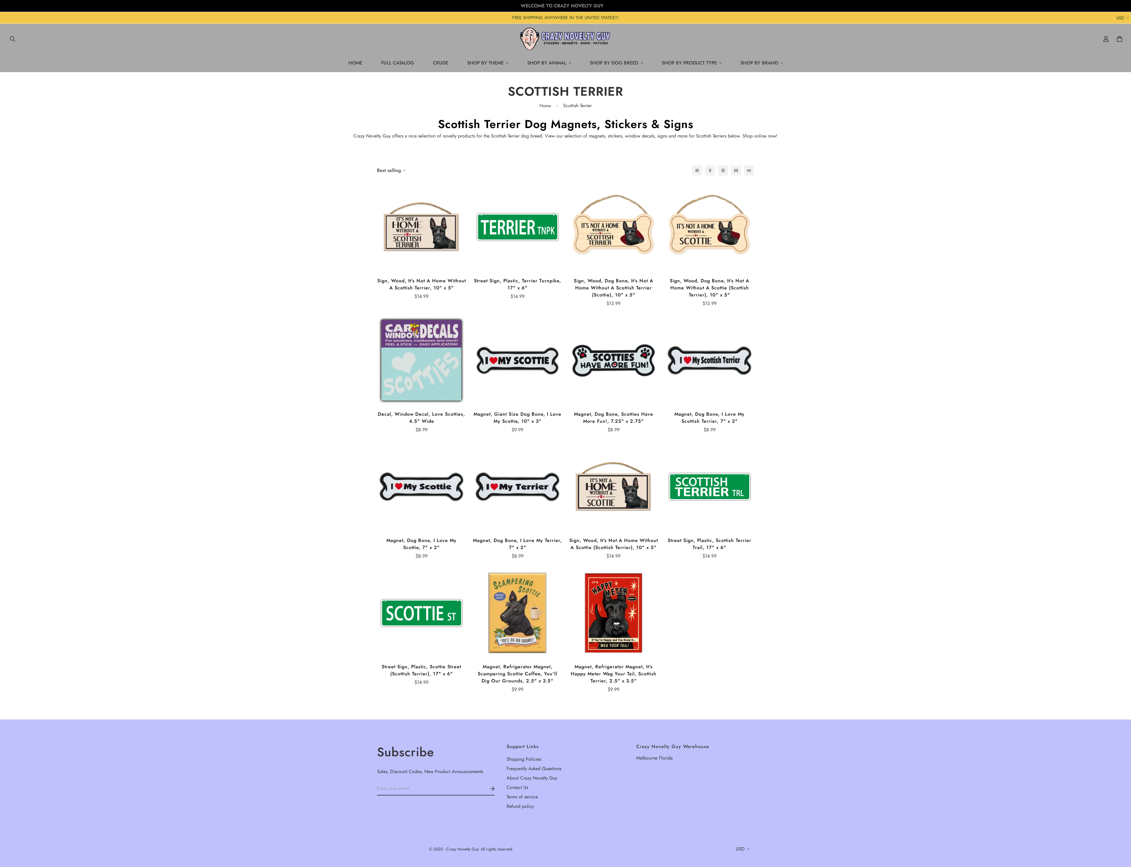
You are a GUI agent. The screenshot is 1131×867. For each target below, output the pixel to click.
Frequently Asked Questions (534, 768)
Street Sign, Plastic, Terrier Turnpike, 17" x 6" (517, 284)
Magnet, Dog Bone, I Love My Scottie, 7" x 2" (421, 544)
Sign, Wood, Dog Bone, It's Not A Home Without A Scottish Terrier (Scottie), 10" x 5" (613, 287)
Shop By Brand (759, 62)
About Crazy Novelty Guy (532, 778)
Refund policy (520, 806)
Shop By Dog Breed (614, 62)
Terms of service (522, 796)
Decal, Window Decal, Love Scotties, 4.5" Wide (421, 418)
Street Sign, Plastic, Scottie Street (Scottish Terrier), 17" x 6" (421, 670)
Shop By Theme (485, 62)
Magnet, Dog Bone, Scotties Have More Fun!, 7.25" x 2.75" (613, 418)
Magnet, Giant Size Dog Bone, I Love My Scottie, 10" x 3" (517, 418)
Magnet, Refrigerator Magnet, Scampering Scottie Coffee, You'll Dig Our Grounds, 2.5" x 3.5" (517, 673)
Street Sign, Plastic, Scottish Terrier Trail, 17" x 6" (709, 544)
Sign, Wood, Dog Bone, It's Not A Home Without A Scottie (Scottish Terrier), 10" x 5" (709, 287)
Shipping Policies (524, 759)
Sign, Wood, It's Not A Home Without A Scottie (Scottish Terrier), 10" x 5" (613, 544)
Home (355, 62)
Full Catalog (397, 62)
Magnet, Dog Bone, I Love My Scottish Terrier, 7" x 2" (709, 418)
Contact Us (517, 787)
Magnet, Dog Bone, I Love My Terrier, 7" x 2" (517, 544)
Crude (440, 62)
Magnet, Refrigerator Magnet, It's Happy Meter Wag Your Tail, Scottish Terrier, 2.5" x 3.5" (614, 673)
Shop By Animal (546, 62)
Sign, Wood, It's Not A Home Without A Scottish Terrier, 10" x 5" (421, 284)
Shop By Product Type (689, 62)
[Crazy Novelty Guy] (565, 39)
